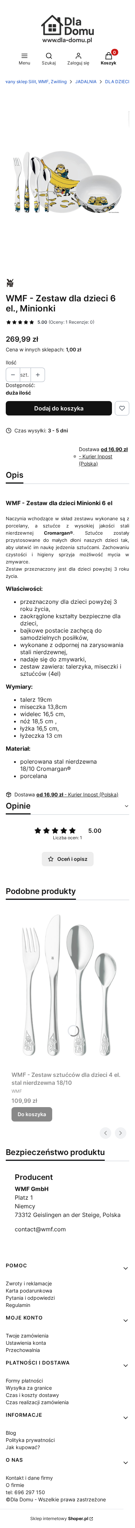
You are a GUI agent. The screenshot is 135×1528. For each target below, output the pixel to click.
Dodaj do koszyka (59, 408)
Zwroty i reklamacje (29, 1283)
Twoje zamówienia (27, 1335)
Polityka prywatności (30, 1440)
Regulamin (18, 1305)
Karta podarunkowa (29, 1290)
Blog (11, 1433)
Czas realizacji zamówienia (37, 1402)
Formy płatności (24, 1381)
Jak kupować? (23, 1447)
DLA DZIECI (117, 81)
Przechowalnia (23, 1350)
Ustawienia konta (26, 1343)
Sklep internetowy (59, 1518)
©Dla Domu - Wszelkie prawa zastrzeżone (56, 1499)
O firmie (15, 1485)
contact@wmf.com (40, 1229)
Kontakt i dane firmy (29, 1478)
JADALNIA (85, 81)
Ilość (11, 362)
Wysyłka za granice (29, 1388)
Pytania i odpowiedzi (30, 1298)
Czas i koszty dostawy (32, 1395)
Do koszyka (32, 1114)
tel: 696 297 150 (25, 1492)
